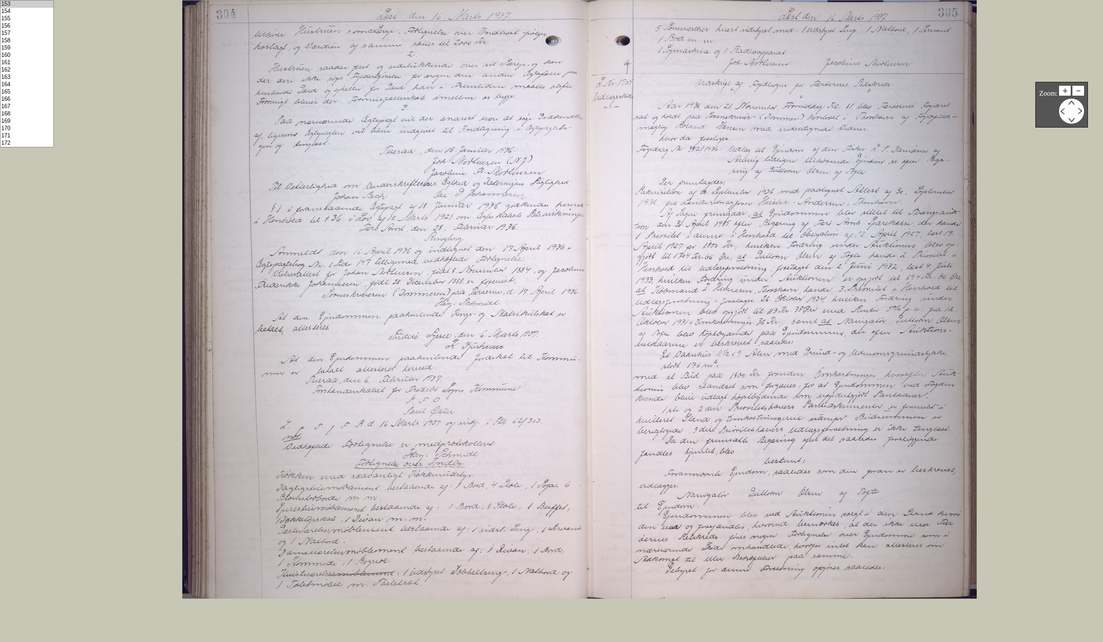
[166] (26, 99)
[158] (26, 40)
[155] (26, 18)
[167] (26, 106)
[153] (26, 4)
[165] (26, 92)
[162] (26, 70)
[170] (26, 128)
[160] (26, 55)
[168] (26, 114)
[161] (26, 62)
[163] (26, 77)
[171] (26, 136)
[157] (26, 33)
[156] (26, 26)
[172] (26, 143)
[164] (26, 84)
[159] (26, 48)
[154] (26, 11)
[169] (26, 121)
